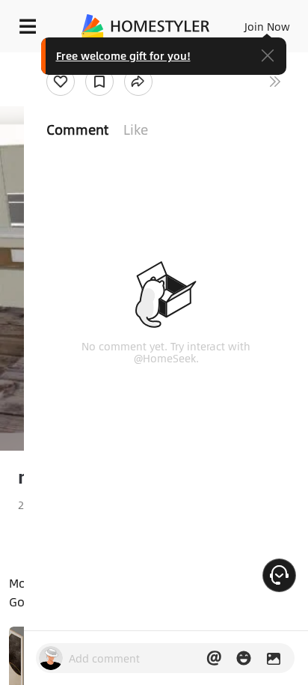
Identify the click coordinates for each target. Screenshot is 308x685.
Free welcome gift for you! (123, 55)
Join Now (267, 26)
